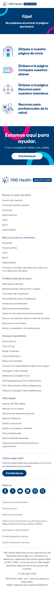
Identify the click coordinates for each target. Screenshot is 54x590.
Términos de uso (9, 508)
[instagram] (35, 491)
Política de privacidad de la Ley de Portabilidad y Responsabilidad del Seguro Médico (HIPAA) (24, 522)
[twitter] (13, 491)
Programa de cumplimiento (15, 502)
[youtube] (20, 491)
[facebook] (5, 491)
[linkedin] (28, 491)
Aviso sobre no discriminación (15, 530)
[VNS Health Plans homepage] (20, 4)
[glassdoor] (43, 491)
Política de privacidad (12, 515)
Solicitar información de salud (16, 542)
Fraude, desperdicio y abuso (15, 536)
